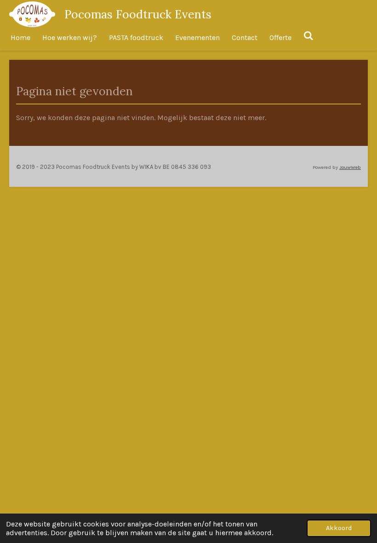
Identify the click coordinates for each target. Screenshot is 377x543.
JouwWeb (350, 167)
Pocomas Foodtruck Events (137, 14)
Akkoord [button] (339, 528)
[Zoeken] (308, 35)
